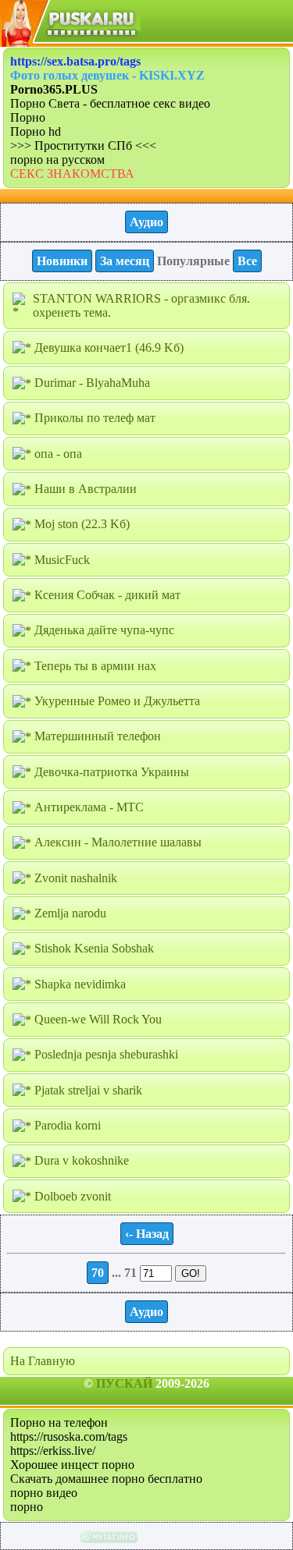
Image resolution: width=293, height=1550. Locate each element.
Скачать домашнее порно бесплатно (106, 1478)
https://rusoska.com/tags (68, 1436)
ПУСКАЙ (124, 1383)
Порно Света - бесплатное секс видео (110, 103)
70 (97, 1272)
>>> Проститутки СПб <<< (83, 145)
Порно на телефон (59, 1422)
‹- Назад (147, 1233)
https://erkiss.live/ (52, 1450)
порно (26, 1506)
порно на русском (57, 159)
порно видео (43, 1492)
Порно (27, 117)
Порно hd (35, 131)
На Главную (42, 1360)
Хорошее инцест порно (72, 1464)
